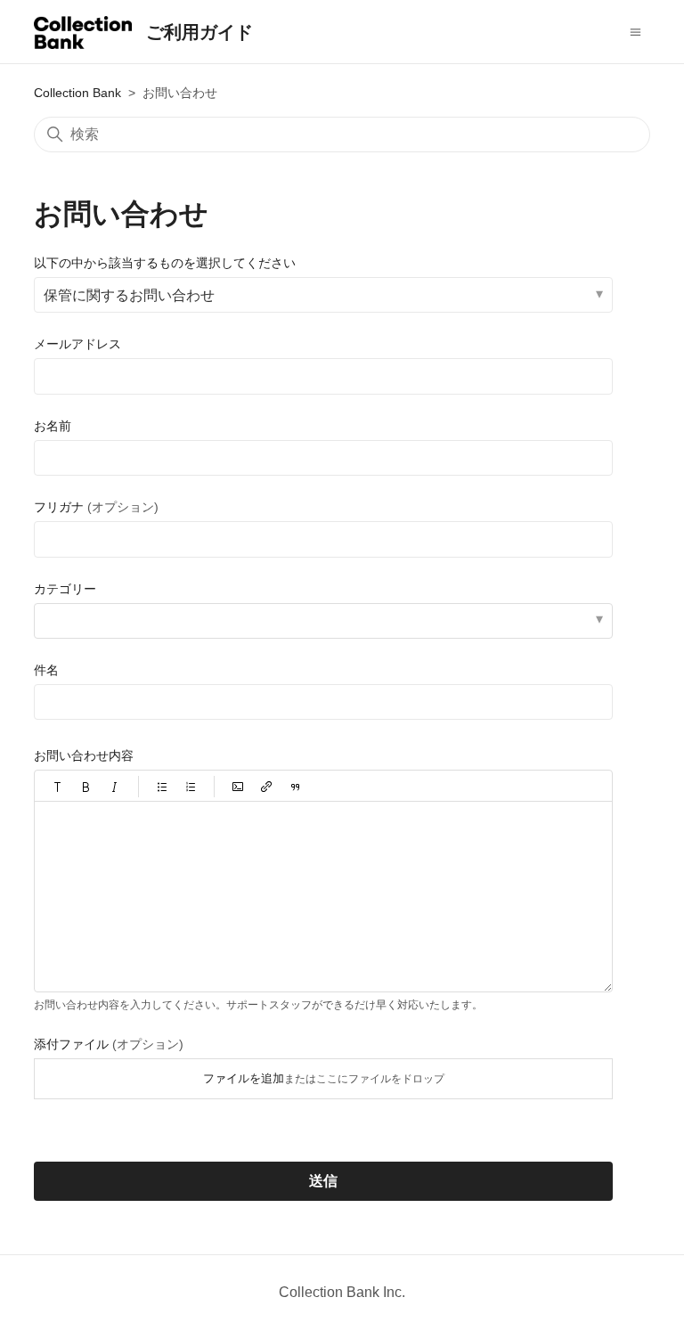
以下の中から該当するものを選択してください (165, 263)
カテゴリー (65, 589)
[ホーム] (82, 35)
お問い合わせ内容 (84, 755)
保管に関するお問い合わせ (129, 295)
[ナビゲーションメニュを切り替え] (635, 32)
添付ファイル (108, 1044)
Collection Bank (77, 93)
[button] (58, 786)
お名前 (52, 426)
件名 (46, 670)
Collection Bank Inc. (342, 1292)
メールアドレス (77, 344)
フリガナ (96, 507)
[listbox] (323, 621)
